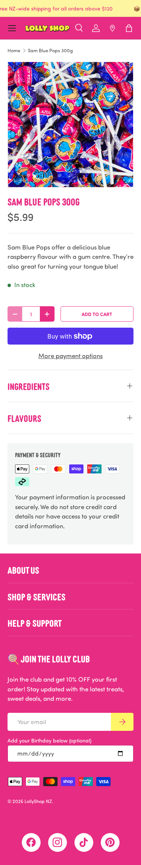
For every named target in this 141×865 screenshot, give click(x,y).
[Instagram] (57, 842)
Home (14, 50)
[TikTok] (83, 842)
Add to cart (97, 314)
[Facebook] (31, 842)
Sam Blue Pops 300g (50, 50)
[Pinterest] (110, 842)
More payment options (70, 356)
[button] (129, 28)
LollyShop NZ (38, 801)
